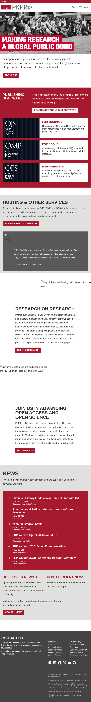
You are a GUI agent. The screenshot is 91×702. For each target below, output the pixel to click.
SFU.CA (3, 1)
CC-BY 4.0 (58, 695)
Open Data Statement (78, 650)
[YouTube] (69, 663)
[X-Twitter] (64, 663)
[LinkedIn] (55, 663)
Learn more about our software (55, 110)
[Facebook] (59, 663)
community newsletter (24, 651)
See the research (28, 350)
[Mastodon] (50, 663)
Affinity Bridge (76, 695)
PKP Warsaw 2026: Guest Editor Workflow (39, 546)
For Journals (52, 121)
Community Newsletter (21, 504)
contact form (6, 648)
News (33, 504)
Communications (54, 647)
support (11, 642)
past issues (9, 654)
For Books (50, 144)
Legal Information (55, 650)
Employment (17, 518)
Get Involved (25, 450)
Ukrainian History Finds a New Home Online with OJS (46, 498)
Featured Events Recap (27, 523)
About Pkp (11, 75)
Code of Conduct (54, 655)
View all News (13, 612)
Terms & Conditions (55, 691)
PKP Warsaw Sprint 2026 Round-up (34, 535)
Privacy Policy (75, 642)
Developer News (18, 577)
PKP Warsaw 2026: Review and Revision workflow (44, 557)
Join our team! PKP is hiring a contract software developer (42, 511)
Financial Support (55, 652)
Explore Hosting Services (21, 223)
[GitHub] (74, 663)
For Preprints (53, 166)
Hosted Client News (65, 577)
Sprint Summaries (19, 552)
